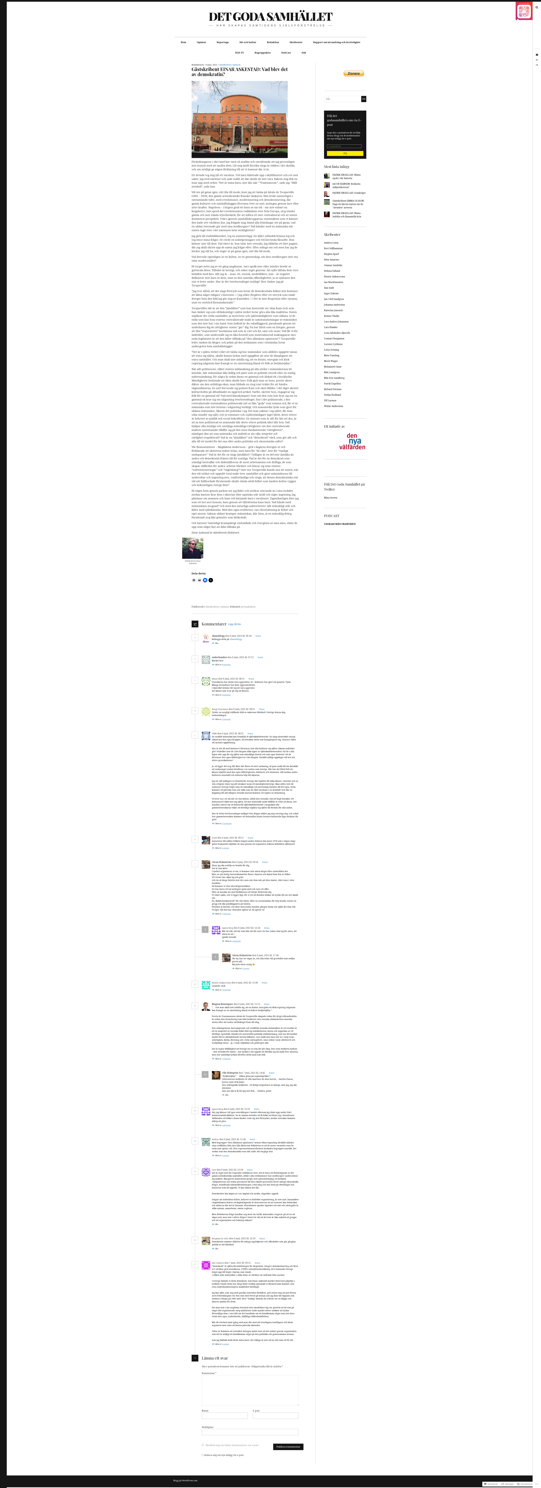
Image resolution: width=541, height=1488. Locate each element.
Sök (304, 52)
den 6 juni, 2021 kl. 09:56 (245, 862)
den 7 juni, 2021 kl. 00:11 (237, 1263)
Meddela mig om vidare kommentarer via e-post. (232, 1445)
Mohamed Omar (333, 366)
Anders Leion (331, 242)
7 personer (226, 914)
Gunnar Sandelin (333, 265)
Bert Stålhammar (333, 248)
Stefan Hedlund (332, 395)
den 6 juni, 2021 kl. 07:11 (240, 657)
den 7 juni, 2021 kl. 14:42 (252, 1072)
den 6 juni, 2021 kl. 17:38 (265, 955)
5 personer (226, 719)
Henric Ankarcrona (334, 276)
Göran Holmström (221, 862)
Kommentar (209, 1373)
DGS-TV (239, 52)
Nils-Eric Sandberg (334, 378)
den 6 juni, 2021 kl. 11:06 (244, 982)
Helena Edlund (332, 271)
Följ (345, 153)
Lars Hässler (331, 327)
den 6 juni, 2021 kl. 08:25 (242, 709)
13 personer (227, 824)
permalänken (248, 606)
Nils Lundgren (332, 372)
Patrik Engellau (332, 383)
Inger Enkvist (331, 293)
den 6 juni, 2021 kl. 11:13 (247, 1004)
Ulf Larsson (330, 400)
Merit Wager (331, 361)
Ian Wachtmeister (333, 282)
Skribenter (296, 42)
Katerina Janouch (333, 310)
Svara (258, 636)
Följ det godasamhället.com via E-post (344, 120)
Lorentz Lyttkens (333, 344)
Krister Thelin (331, 316)
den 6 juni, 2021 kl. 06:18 (238, 636)
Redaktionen (198, 65)
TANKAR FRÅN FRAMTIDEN (340, 524)
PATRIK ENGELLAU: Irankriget (349, 193)
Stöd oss (286, 52)
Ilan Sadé (329, 288)
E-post (256, 1410)
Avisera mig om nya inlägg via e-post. (224, 1455)
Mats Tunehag (331, 355)
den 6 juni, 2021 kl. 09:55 (230, 837)
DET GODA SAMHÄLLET (270, 16)
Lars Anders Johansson (336, 321)
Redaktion (273, 42)
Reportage (223, 42)
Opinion (201, 42)
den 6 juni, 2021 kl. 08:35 (230, 733)
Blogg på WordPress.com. (185, 1480)
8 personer (226, 665)
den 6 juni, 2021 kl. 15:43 (232, 1139)
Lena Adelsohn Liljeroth (337, 333)
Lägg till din (234, 624)
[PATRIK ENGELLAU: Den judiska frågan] (536, 60)
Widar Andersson (333, 406)
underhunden (219, 657)
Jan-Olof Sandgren (334, 299)
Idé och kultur (248, 42)
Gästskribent (225, 65)
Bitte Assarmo (331, 259)
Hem (183, 42)
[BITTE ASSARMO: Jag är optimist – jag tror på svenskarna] (536, 65)
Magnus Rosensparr (222, 1004)
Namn (205, 1410)
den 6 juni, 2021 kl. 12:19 (237, 1109)
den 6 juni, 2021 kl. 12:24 (247, 928)
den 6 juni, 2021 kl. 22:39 (242, 1238)
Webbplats (207, 1427)
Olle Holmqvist (230, 1072)
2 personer (236, 941)
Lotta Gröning (331, 349)
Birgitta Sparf (331, 254)
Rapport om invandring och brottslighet (336, 42)
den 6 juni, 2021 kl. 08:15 (231, 678)
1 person (225, 848)
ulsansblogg (218, 636)
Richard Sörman (333, 389)
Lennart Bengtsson (334, 338)
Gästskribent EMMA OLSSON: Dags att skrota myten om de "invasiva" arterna (348, 204)
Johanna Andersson (334, 304)
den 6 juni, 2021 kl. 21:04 (230, 1169)
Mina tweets (330, 497)
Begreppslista (263, 52)
